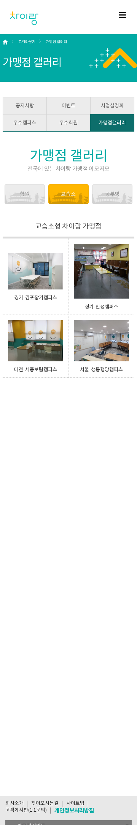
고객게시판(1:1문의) (26, 810)
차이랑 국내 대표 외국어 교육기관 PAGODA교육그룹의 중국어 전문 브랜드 (24, 18)
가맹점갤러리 (112, 122)
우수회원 (68, 122)
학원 (25, 194)
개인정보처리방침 (74, 810)
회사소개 (14, 803)
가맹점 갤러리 (56, 41)
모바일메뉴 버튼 (122, 15)
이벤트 (68, 105)
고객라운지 (26, 41)
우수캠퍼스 (24, 122)
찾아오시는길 (45, 803)
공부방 (112, 194)
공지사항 (25, 105)
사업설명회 (112, 105)
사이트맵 (75, 803)
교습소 (68, 194)
